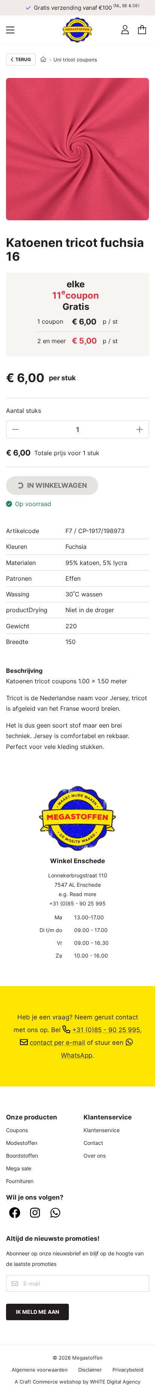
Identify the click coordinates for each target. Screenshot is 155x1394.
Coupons (17, 1130)
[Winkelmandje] (142, 29)
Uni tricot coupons (75, 60)
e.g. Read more (77, 894)
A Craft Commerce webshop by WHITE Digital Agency (77, 1382)
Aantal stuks (23, 410)
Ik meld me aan (37, 1312)
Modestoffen (21, 1143)
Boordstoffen (22, 1155)
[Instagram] (35, 1213)
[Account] (125, 29)
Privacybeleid (127, 1370)
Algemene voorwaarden (40, 1370)
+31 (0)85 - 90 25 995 (77, 903)
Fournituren (19, 1181)
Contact (93, 1143)
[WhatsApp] (55, 1213)
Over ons (95, 1155)
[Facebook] (14, 1213)
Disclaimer (90, 1370)
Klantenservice (102, 1130)
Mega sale (18, 1168)
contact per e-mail (57, 1042)
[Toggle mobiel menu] (10, 30)
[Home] (43, 60)
